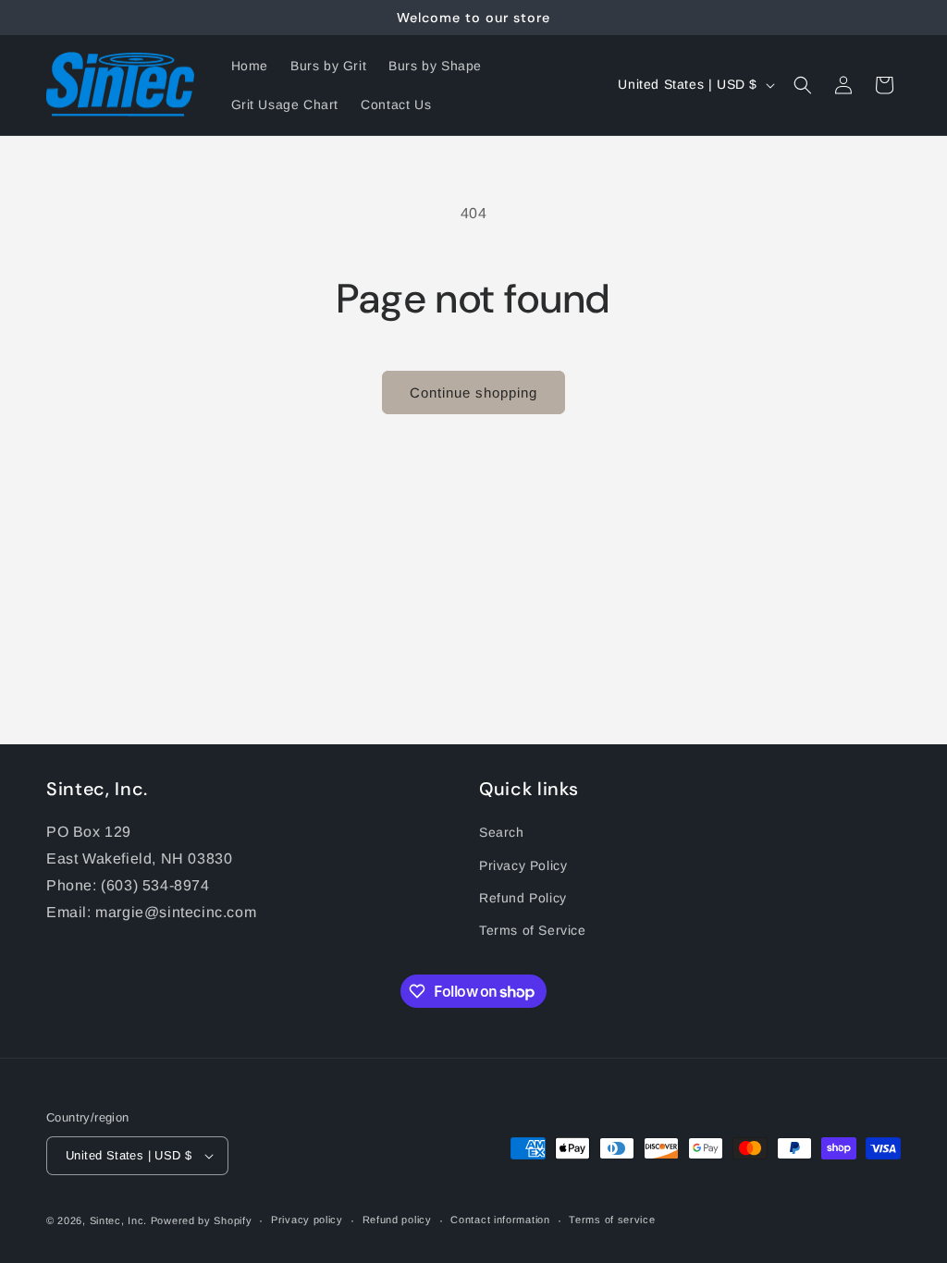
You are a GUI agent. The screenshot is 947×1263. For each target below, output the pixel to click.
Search (501, 832)
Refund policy (397, 1219)
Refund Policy (523, 897)
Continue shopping (473, 392)
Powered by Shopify (201, 1220)
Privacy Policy (523, 865)
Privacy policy (307, 1219)
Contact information (499, 1219)
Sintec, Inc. (118, 1220)
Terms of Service (532, 930)
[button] (802, 85)
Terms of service (612, 1219)
